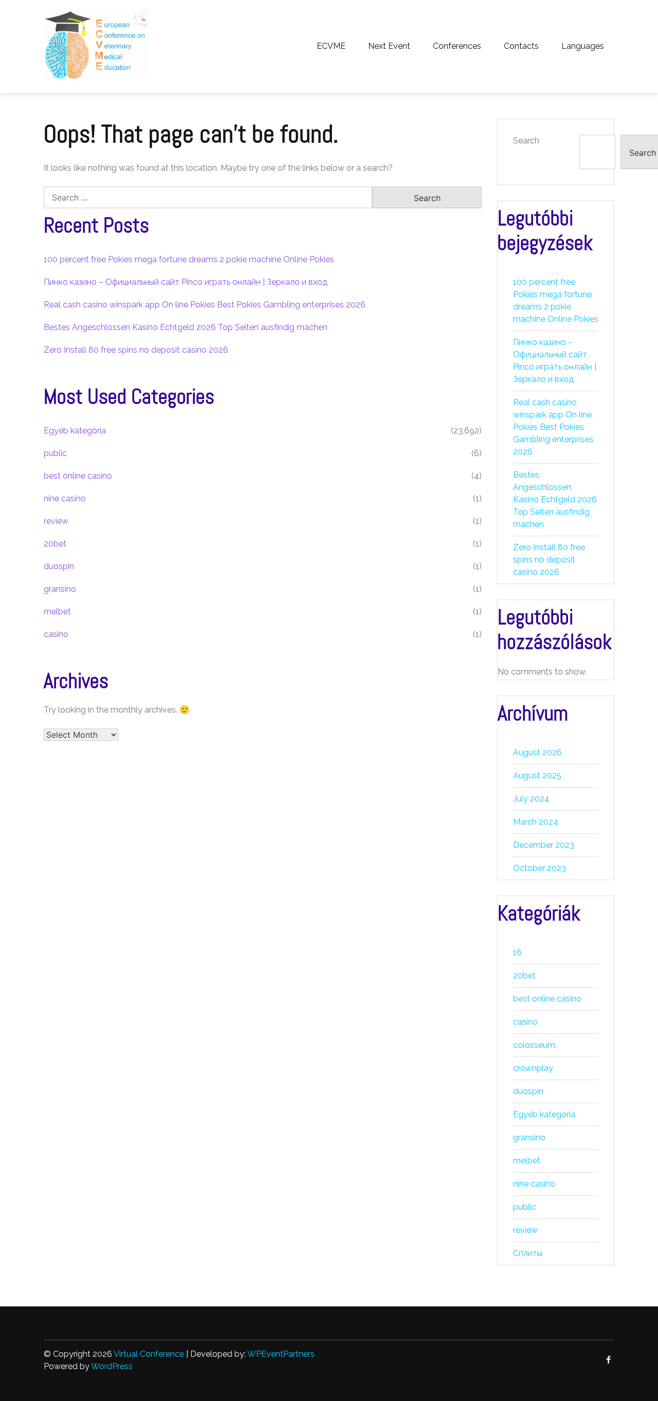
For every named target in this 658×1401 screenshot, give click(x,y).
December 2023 (543, 845)
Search (526, 140)
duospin (59, 566)
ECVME (331, 46)
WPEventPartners (281, 1354)
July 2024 (531, 799)
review (56, 521)
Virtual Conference (149, 1354)
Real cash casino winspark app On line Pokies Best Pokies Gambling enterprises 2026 (204, 305)
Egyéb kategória (75, 430)
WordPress (112, 1366)
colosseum (534, 1045)
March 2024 (535, 822)
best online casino (78, 476)
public (55, 453)
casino (56, 634)
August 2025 (537, 775)
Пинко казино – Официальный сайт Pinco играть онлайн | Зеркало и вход (185, 282)
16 (517, 952)
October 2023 (539, 868)
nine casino (65, 498)
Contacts (521, 46)
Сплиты (527, 1253)
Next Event (389, 46)
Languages (582, 46)
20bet (55, 544)
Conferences (457, 46)
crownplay (533, 1068)
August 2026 (537, 752)
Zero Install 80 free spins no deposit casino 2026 (136, 350)
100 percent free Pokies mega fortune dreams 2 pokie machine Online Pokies (189, 259)
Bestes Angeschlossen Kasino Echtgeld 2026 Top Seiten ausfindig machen (185, 327)
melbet (57, 611)
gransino (60, 589)
